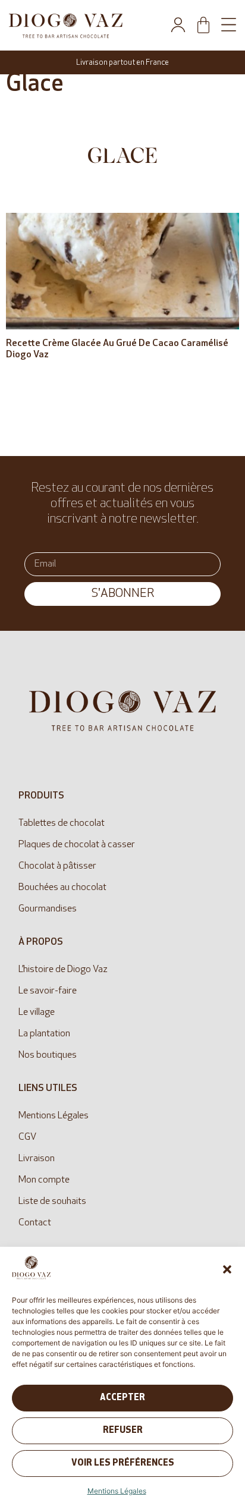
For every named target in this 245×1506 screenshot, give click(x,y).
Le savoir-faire (47, 991)
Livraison (36, 1159)
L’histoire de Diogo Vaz (63, 969)
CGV (27, 1137)
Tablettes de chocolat (61, 823)
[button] (227, 1269)
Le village (36, 1012)
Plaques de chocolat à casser (76, 845)
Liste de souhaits (52, 1201)
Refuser (123, 1430)
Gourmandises (47, 909)
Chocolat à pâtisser (57, 866)
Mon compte (44, 1180)
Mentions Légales (116, 1490)
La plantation (44, 1034)
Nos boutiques (47, 1055)
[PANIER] (203, 25)
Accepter (122, 1398)
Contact (34, 1223)
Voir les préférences (122, 1463)
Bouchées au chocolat (62, 887)
